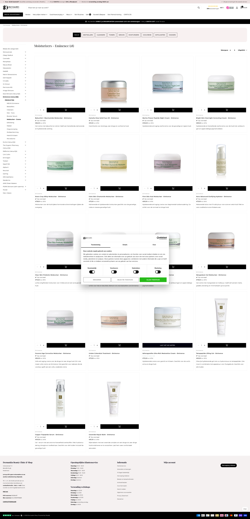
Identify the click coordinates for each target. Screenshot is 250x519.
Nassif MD (6, 164)
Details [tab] (125, 244)
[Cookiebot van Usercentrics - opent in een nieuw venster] (158, 238)
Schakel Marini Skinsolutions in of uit (25, 74)
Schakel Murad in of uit (25, 190)
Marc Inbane (7, 193)
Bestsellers (10, 106)
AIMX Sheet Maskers (10, 183)
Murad (5, 190)
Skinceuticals (7, 52)
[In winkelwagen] (66, 110)
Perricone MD (7, 87)
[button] (43, 110)
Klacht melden (121, 489)
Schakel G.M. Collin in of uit (25, 154)
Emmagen (6, 158)
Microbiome (11, 139)
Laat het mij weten (167, 345)
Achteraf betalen (122, 482)
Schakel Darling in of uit (25, 174)
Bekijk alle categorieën (10, 49)
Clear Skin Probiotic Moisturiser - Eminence (51, 275)
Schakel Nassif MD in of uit (25, 164)
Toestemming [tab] (95, 244)
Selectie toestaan (125, 280)
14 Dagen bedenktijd (123, 472)
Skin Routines (79, 14)
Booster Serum (12, 116)
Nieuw (68, 14)
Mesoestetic (7, 68)
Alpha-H (5, 167)
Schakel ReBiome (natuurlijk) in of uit (25, 151)
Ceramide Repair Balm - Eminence (102, 434)
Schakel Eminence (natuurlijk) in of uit (25, 97)
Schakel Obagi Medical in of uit (25, 55)
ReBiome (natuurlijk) (10, 151)
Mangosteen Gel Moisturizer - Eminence (211, 275)
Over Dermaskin (122, 486)
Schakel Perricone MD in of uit (25, 87)
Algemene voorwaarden (124, 492)
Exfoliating (10, 122)
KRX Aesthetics (8, 177)
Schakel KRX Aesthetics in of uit (25, 177)
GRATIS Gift (127, 14)
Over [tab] (154, 244)
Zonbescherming (13, 132)
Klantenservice (121, 466)
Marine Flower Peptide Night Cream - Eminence (160, 118)
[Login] (237, 7)
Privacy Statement (122, 495)
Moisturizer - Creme (14, 119)
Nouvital (6, 170)
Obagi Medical (8, 55)
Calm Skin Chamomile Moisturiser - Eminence (106, 196)
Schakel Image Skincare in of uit (25, 90)
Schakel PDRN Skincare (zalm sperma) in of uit (25, 186)
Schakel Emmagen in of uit (25, 158)
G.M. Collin (6, 154)
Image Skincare (8, 90)
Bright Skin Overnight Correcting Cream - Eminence (216, 118)
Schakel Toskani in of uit (25, 161)
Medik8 (5, 71)
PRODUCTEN (9, 100)
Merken (27, 14)
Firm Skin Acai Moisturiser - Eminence (156, 196)
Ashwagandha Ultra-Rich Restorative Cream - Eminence (163, 353)
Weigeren (97, 280)
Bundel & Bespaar (99, 14)
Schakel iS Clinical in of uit (25, 84)
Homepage (6, 25)
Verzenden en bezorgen (124, 469)
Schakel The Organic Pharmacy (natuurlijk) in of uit (25, 145)
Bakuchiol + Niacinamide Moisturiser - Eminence (53, 118)
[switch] (114, 271)
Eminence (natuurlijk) (11, 97)
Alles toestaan (153, 280)
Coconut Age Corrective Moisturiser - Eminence (53, 353)
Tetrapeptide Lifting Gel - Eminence (209, 353)
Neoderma (6, 180)
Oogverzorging (12, 129)
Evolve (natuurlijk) (9, 142)
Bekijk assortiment (12, 14)
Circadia (5, 81)
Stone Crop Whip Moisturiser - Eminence (50, 196)
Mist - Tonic (11, 113)
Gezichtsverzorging (56, 14)
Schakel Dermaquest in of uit (25, 78)
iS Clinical (6, 84)
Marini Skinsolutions (10, 74)
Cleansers (10, 110)
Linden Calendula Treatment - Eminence (104, 353)
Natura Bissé (7, 65)
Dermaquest (7, 78)
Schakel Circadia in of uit (25, 81)
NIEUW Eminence (13, 103)
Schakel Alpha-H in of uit (25, 167)
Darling (5, 174)
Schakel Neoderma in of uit (25, 180)
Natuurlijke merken (39, 14)
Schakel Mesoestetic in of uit (25, 68)
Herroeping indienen (123, 476)
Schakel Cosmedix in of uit (25, 58)
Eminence (38, 115)
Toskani (5, 161)
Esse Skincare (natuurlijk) (11, 94)
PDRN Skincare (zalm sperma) (13, 186)
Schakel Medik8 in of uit (25, 71)
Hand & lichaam (12, 135)
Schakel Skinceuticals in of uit (25, 52)
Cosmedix (6, 58)
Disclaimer (120, 499)
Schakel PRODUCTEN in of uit (25, 100)
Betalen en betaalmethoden (125, 479)
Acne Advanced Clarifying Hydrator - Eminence (214, 196)
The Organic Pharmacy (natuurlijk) (11, 146)
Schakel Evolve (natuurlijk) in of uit (25, 142)
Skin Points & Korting (114, 14)
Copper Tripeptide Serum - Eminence (49, 434)
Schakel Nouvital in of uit (25, 170)
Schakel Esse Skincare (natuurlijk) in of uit (25, 94)
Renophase (6, 61)
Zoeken (198, 8)
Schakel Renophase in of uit (25, 61)
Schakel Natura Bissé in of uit (25, 65)
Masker (9, 126)
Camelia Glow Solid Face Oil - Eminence (104, 118)
